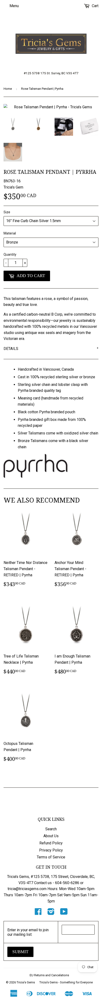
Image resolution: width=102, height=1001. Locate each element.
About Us (51, 836)
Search (51, 829)
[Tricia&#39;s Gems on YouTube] (64, 913)
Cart (94, 6)
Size (7, 212)
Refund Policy (51, 843)
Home (8, 88)
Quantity (10, 254)
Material (10, 233)
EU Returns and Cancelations (49, 975)
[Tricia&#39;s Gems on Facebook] (38, 913)
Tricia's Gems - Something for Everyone (66, 982)
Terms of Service (51, 857)
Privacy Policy (51, 850)
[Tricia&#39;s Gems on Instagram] (51, 913)
